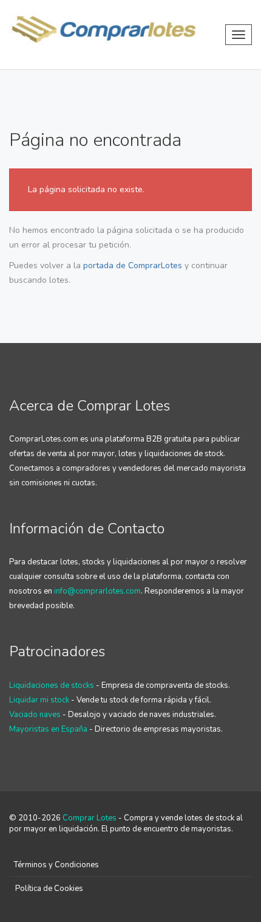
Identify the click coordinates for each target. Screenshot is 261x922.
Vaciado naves (35, 714)
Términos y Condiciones (56, 864)
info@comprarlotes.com (97, 591)
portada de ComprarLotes (132, 265)
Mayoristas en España (48, 729)
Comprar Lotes (90, 818)
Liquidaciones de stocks (51, 685)
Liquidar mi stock (39, 700)
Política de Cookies (49, 888)
